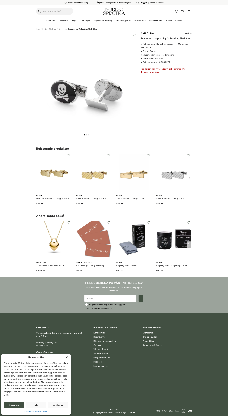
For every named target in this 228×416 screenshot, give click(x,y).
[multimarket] (177, 11)
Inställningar (58, 405)
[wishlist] (183, 11)
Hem (38, 29)
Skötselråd (148, 333)
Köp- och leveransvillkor (105, 341)
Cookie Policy (29, 411)
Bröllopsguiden (150, 337)
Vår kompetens (100, 353)
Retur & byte (99, 337)
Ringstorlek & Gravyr (153, 345)
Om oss (97, 345)
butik (44, 29)
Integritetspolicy (41, 411)
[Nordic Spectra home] (114, 11)
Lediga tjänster (100, 366)
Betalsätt (98, 362)
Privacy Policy (114, 409)
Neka (36, 405)
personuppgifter (107, 308)
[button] (66, 357)
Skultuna (52, 29)
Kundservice (99, 333)
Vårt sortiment (100, 349)
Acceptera (14, 405)
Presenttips (148, 341)
